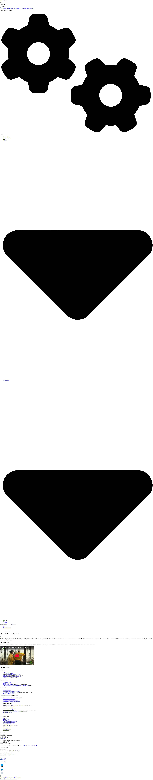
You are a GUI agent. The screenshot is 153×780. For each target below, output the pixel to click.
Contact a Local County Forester (9, 706)
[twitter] (1, 767)
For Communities (6, 719)
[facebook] (1, 764)
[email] (1, 773)
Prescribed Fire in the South (8, 684)
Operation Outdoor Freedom (8, 692)
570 (13, 750)
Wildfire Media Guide (7, 677)
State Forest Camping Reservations (9, 693)
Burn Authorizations (7, 682)
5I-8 (15, 753)
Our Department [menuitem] (6, 380)
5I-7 (13, 753)
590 (17, 750)
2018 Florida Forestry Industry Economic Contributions (13, 705)
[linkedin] (1, 770)
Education (5, 718)
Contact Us (2, 738)
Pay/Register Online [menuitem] (6, 138)
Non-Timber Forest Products (8, 710)
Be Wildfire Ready (6, 672)
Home (4, 626)
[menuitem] (5, 620)
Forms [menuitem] (4, 139)
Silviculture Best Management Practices (10, 725)
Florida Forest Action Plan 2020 (9, 697)
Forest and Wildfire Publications (9, 722)
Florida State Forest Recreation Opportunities (11, 691)
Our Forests (5, 724)
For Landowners (6, 720)
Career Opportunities (7, 729)
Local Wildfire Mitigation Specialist (13, 674)
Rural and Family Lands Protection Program (11, 701)
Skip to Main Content (4, 0)
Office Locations (6, 730)
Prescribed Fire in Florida (7, 683)
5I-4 (7, 753)
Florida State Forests (7, 690)
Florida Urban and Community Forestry (10, 700)
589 (15, 750)
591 (19, 750)
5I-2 (5, 753)
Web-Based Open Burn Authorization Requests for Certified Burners (16, 685)
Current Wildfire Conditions (8, 673)
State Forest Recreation (7, 726)
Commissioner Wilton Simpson (28, 8)
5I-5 (9, 753)
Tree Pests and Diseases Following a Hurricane (12, 711)
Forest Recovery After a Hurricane (9, 707)
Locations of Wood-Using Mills (9, 709)
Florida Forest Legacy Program (9, 699)
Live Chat (4, 758)
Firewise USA (5, 675)
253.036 (10, 750)
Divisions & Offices (7, 627)
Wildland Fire (5, 727)
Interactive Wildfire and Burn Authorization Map (12, 676)
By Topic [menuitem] (4, 140)
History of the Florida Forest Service (10, 721)
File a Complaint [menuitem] (6, 136)
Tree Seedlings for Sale (7, 712)
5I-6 (11, 753)
